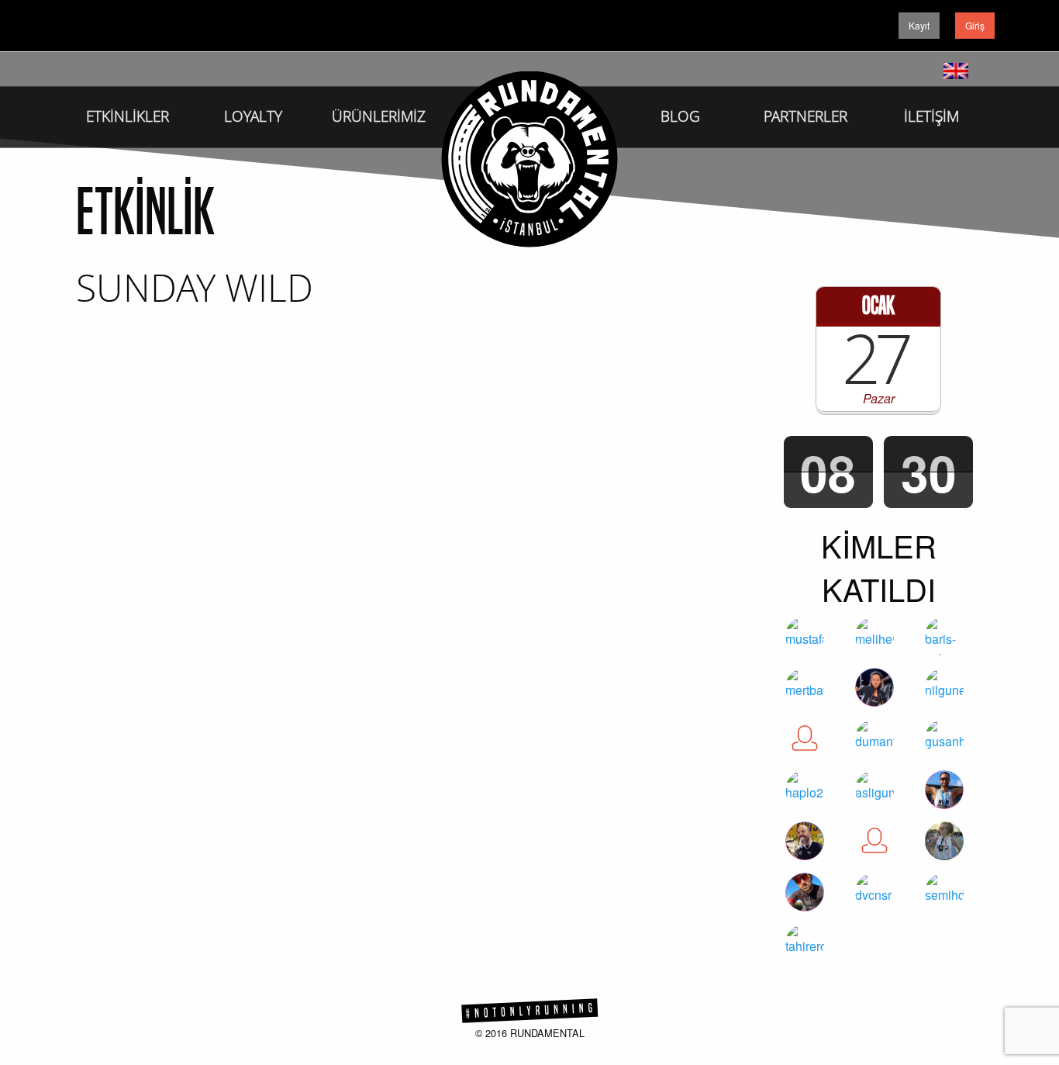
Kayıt (919, 25)
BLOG (680, 116)
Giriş (975, 25)
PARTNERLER (805, 116)
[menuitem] (127, 109)
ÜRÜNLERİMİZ (379, 116)
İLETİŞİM (931, 116)
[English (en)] (955, 69)
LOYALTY (253, 116)
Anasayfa (529, 159)
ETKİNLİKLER (127, 116)
